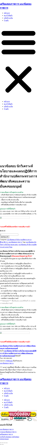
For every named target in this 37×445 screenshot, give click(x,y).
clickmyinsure (4, 439)
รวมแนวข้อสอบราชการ (8, 432)
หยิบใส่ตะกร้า (4, 237)
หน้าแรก (7, 13)
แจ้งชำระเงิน (8, 18)
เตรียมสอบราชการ (6, 434)
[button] (18, 61)
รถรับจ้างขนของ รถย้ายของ (9, 437)
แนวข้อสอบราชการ (15, 242)
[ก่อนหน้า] (1, 444)
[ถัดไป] (3, 444)
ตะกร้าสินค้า (8, 15)
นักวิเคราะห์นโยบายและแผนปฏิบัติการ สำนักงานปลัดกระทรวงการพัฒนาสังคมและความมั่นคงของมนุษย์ (18, 353)
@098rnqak (9, 361)
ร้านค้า (6, 20)
